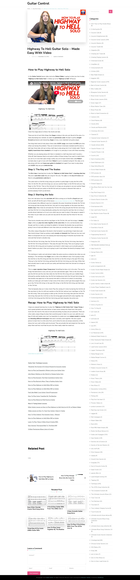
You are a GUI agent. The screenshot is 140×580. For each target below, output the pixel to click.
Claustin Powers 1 (96, 148)
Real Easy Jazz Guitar (97, 410)
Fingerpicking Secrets (97, 234)
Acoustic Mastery (96, 43)
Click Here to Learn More (35, 353)
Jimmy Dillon (95, 329)
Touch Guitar (95, 512)
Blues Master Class (97, 106)
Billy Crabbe (95, 89)
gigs (92, 255)
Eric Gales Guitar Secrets (98, 224)
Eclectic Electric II (96, 203)
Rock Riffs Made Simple (98, 427)
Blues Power (95, 110)
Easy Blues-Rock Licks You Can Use (101, 187)
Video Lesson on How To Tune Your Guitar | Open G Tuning (46, 411)
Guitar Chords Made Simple (99, 270)
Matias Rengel (95, 354)
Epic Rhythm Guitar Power (99, 213)
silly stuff (94, 448)
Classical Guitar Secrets (98, 141)
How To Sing (95, 308)
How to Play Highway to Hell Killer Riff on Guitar (43, 385)
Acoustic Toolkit (96, 47)
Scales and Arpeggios (97, 434)
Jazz (92, 326)
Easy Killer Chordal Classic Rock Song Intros (35, 508)
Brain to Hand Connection (98, 113)
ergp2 (93, 217)
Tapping (93, 480)
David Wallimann (96, 162)
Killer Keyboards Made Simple (100, 340)
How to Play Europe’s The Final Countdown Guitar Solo (45, 378)
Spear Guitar (95, 470)
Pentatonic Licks (96, 392)
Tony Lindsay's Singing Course (100, 508)
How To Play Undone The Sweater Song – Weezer (44, 414)
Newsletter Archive (97, 389)
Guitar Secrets (95, 294)
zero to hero (94, 554)
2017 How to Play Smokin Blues (101, 24)
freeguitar (94, 241)
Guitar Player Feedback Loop (99, 287)
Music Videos (95, 382)
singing (93, 455)
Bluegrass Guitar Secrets (98, 92)
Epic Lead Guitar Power (98, 210)
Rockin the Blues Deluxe (98, 431)
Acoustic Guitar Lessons (98, 40)
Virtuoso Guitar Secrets (98, 544)
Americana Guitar (96, 61)
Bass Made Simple (96, 75)
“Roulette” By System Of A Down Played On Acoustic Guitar (47, 367)
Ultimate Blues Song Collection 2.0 (101, 529)
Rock (92, 424)
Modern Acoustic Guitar (98, 368)
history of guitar (96, 305)
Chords (93, 124)
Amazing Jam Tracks (97, 54)
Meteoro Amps (95, 364)
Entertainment (95, 206)
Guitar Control (38, 3)
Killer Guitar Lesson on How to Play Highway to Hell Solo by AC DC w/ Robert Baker (54, 407)
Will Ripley (94, 547)
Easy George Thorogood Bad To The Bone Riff (42, 425)
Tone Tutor (94, 498)
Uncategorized (95, 540)
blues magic (94, 103)
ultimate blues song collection (100, 526)
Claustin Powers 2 (96, 152)
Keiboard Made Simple (98, 336)
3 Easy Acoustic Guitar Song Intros (74, 512)
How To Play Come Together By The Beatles (42, 396)
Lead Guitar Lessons (97, 347)
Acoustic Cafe (95, 33)
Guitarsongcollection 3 (98, 298)
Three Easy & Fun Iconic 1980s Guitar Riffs (35, 529)
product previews (96, 406)
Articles (93, 71)
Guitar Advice (95, 262)
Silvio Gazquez (95, 452)
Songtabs (94, 463)
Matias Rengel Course (97, 357)
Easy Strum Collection (97, 196)
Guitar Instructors (96, 277)
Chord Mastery (95, 120)
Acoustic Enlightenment (98, 36)
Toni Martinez (95, 501)
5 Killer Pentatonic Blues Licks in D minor (41, 429)
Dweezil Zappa (95, 183)
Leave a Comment (58, 56)
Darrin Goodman (96, 159)
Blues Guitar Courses (97, 96)
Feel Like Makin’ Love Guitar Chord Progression (42, 392)
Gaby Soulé (94, 248)
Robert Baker (95, 420)
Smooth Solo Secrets (97, 459)
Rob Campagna (95, 417)
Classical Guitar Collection (99, 138)
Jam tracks (94, 312)
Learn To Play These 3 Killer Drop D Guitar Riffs (43, 422)
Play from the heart (97, 399)
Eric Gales (94, 220)
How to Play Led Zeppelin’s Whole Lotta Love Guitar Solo (46, 370)
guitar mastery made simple (99, 284)
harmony (93, 301)
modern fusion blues (97, 371)
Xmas (92, 551)
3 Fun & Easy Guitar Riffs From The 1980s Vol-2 (55, 508)
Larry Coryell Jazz (96, 343)
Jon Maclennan (95, 333)
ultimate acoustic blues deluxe (100, 515)
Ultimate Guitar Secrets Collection (101, 535)
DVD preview (95, 173)
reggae (93, 413)
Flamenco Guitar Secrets (98, 238)
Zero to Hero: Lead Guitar (99, 561)
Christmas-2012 (96, 131)
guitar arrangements (97, 266)
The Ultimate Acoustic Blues (100, 494)
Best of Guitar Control (97, 85)
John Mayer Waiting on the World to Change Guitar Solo (45, 374)
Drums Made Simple (97, 169)
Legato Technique (96, 350)
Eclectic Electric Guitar (98, 199)
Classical (93, 134)
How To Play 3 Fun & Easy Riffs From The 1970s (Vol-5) (76, 526)
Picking (93, 396)
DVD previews (95, 180)
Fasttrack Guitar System (98, 231)
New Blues (94, 385)
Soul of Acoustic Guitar (98, 466)
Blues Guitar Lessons (97, 99)
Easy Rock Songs (32, 46)
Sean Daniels (95, 438)
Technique (94, 484)
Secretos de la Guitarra (98, 441)
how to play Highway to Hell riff (64, 201)
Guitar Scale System (97, 291)
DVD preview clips (96, 176)
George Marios (95, 252)
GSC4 (92, 259)
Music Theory (95, 378)
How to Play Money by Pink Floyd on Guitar (41, 400)
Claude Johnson (95, 145)
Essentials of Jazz (96, 227)
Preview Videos (95, 403)
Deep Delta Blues (96, 166)
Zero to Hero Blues (97, 558)
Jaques (93, 322)
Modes (93, 375)
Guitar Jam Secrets (96, 280)
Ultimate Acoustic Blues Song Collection (100, 519)
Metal (93, 361)
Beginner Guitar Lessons (98, 82)
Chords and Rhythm (97, 127)
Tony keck (94, 505)
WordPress (100, 577)
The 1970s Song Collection (99, 487)
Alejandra (94, 50)
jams (92, 315)
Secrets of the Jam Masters (99, 445)
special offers (95, 473)
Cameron (93, 117)
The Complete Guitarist (98, 491)
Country (93, 155)
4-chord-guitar (95, 29)
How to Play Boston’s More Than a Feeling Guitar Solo (45, 381)
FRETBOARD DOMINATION (99, 245)
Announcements (96, 68)
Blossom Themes (85, 577)
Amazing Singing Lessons (98, 57)
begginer (93, 78)
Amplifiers (94, 64)
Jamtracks (94, 319)
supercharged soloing (97, 477)
